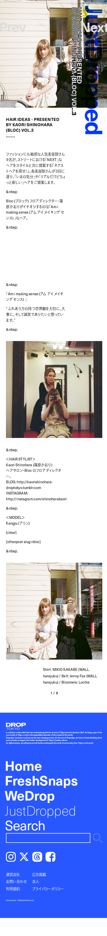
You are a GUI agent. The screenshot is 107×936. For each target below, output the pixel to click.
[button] (13, 624)
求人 (35, 881)
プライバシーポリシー (48, 888)
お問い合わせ (16, 881)
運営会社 (13, 874)
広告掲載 (39, 874)
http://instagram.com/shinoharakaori (36, 499)
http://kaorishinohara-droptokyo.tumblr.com (29, 484)
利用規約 (13, 888)
